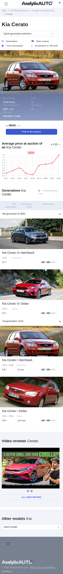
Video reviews (42, 41)
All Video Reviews (31, 497)
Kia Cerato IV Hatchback (18, 252)
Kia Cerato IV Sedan (15, 303)
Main (4, 10)
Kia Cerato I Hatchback (17, 360)
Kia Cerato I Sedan (14, 411)
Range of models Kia (43, 10)
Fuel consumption (15, 46)
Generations (11, 41)
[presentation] (28, 491)
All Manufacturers (20, 10)
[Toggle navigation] (6, 4)
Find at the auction (31, 132)
